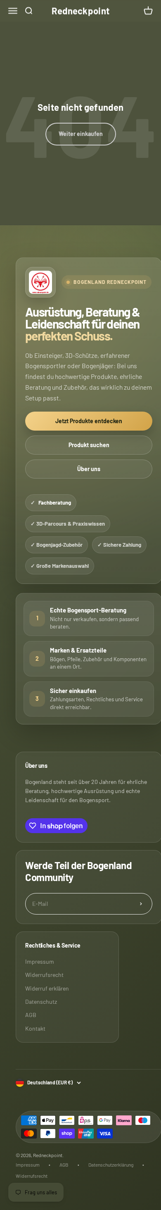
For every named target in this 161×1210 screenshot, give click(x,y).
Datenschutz (41, 1001)
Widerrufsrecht (44, 974)
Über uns (88, 468)
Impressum (39, 961)
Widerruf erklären (47, 988)
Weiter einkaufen (81, 133)
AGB (30, 1014)
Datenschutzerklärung (110, 1164)
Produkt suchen (89, 444)
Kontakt (35, 1028)
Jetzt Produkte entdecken (88, 420)
